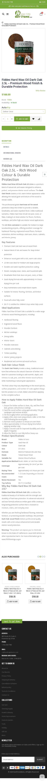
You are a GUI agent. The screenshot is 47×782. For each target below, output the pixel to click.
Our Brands (6, 672)
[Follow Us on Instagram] (3, 768)
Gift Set (4, 731)
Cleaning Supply (7, 709)
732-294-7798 (8, 2)
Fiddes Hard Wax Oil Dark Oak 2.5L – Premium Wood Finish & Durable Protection (22, 83)
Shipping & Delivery (8, 680)
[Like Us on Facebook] (7, 768)
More (3, 735)
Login (43, 2)
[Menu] (7, 14)
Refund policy (6, 687)
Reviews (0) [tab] (7, 159)
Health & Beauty (7, 712)
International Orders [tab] (12, 153)
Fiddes (9, 100)
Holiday (4, 728)
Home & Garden (14, 586)
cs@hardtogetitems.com (10, 652)
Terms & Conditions (8, 691)
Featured (32, 586)
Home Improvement (8, 716)
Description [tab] (6, 141)
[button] (38, 556)
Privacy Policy (6, 676)
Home (2, 22)
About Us (5, 668)
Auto (6, 107)
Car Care (5, 705)
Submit (40, 759)
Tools (3, 724)
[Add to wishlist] (33, 118)
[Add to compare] (39, 118)
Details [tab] (6, 147)
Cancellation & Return (9, 683)
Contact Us (5, 695)
